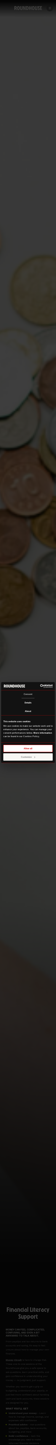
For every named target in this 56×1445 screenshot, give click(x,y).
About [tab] (28, 711)
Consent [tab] (28, 694)
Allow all (28, 748)
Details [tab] (28, 702)
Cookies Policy (31, 736)
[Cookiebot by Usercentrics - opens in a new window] (40, 686)
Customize (26, 757)
